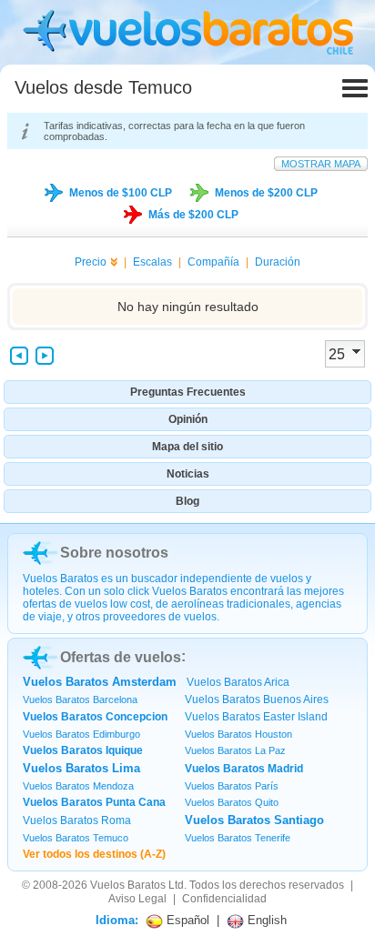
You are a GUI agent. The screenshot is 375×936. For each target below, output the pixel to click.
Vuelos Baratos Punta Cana (94, 802)
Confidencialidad (224, 898)
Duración (277, 262)
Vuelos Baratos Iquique (83, 750)
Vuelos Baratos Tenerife (237, 837)
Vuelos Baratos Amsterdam (100, 682)
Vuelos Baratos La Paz (235, 750)
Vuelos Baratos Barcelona (80, 699)
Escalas (152, 262)
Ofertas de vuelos (120, 657)
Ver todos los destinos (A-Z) (94, 854)
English (265, 920)
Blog (187, 501)
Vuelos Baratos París (232, 785)
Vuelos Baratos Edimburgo (81, 734)
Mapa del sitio (187, 446)
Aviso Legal (137, 898)
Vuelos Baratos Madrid (244, 768)
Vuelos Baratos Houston (238, 734)
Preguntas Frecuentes (188, 392)
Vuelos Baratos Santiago (254, 820)
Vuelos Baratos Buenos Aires (257, 699)
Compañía (213, 262)
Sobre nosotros (114, 552)
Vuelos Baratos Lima (81, 768)
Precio (90, 262)
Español (186, 920)
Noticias (188, 474)
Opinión (188, 419)
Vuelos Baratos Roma (77, 820)
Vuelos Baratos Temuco (75, 837)
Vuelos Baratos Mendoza (78, 785)
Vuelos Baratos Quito (232, 802)
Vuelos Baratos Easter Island (256, 716)
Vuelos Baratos (128, 885)
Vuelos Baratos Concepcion (95, 716)
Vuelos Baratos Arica (238, 682)
